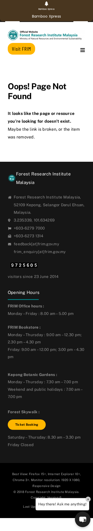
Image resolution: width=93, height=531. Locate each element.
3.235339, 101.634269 (34, 220)
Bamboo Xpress (46, 16)
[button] (82, 519)
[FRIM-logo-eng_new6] (46, 31)
